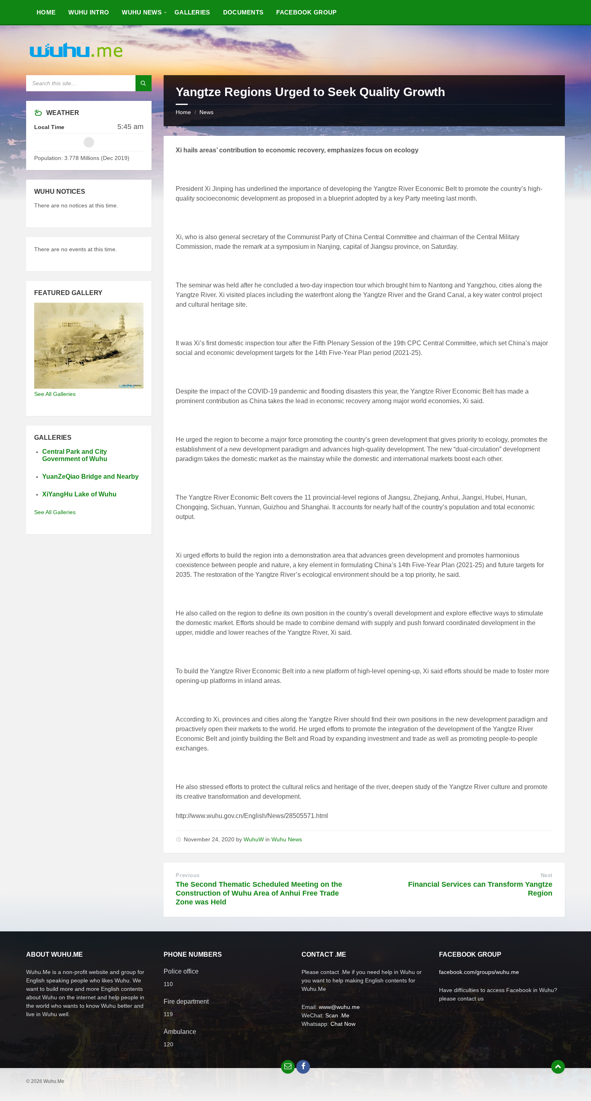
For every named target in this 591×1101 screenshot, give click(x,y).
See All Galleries (55, 394)
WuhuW (254, 839)
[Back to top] (558, 1067)
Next (546, 875)
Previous (187, 875)
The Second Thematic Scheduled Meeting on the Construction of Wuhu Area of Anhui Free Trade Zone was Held (259, 893)
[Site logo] (76, 59)
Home (183, 112)
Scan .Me (337, 1015)
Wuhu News (286, 839)
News (206, 112)
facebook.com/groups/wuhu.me (479, 972)
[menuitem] (46, 12)
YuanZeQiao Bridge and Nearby (90, 476)
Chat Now (342, 1024)
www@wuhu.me (339, 1007)
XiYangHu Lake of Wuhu (79, 494)
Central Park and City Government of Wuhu (74, 455)
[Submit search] (143, 83)
